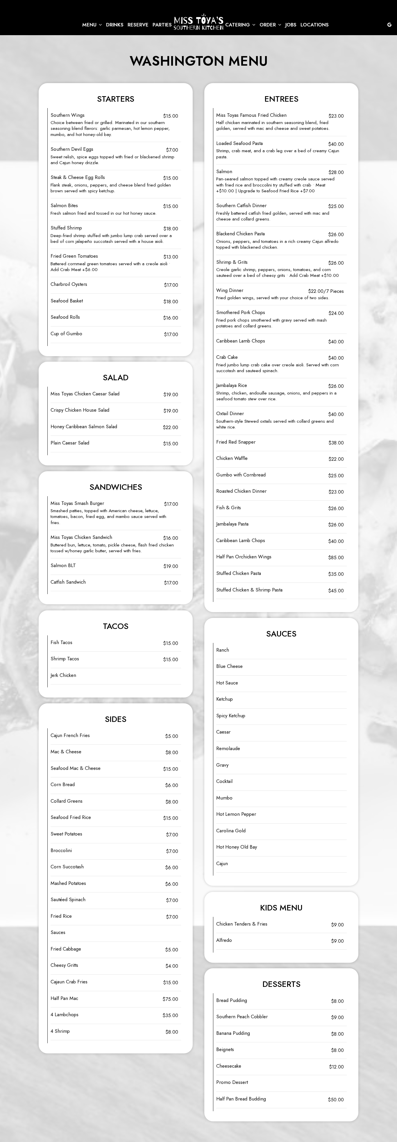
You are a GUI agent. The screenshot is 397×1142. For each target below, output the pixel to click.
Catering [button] (238, 25)
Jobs (290, 25)
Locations (315, 25)
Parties (162, 25)
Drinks (115, 25)
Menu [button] (90, 25)
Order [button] (268, 25)
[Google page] (389, 24)
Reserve (138, 25)
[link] (198, 21)
